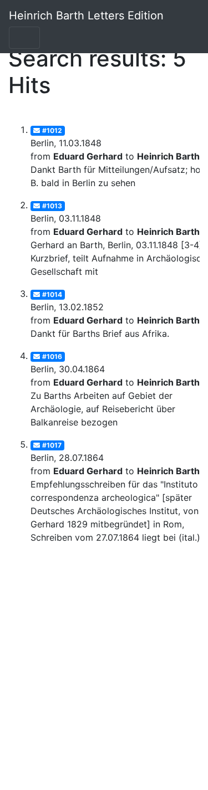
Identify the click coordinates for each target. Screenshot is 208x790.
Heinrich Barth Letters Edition (86, 15)
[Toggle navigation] (24, 38)
